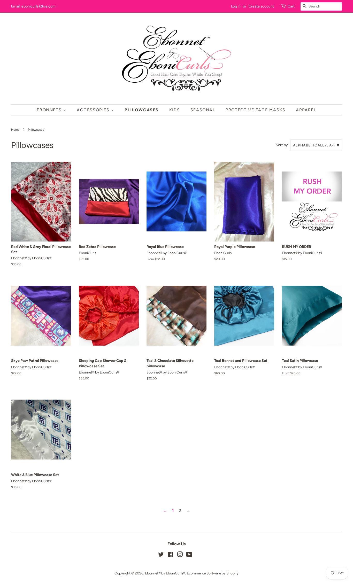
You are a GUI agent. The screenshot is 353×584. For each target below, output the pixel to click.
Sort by (282, 145)
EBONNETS (50, 109)
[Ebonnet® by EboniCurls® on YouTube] (189, 555)
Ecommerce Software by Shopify (213, 573)
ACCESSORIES (94, 109)
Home (15, 129)
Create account (261, 6)
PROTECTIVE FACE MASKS (256, 109)
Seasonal (202, 109)
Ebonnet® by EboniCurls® (165, 573)
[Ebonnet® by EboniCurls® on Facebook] (170, 555)
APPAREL (306, 109)
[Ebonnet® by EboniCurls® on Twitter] (161, 555)
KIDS (174, 109)
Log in (236, 6)
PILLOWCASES (142, 109)
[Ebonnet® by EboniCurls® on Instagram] (180, 555)
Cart (291, 6)
